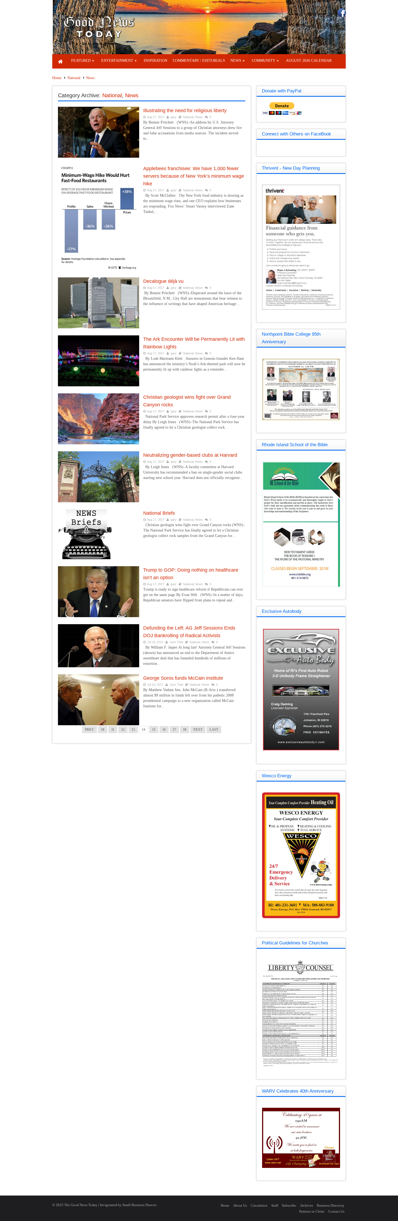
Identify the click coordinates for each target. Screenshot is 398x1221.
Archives (306, 1205)
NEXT (198, 729)
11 (112, 729)
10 (102, 729)
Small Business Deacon (139, 1205)
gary (174, 117)
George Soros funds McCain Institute (183, 678)
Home (56, 78)
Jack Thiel (176, 642)
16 (164, 729)
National (73, 78)
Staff (274, 1205)
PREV (89, 729)
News (90, 78)
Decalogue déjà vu (163, 281)
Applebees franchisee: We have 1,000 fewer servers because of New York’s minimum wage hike (193, 176)
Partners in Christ (311, 1211)
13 (133, 729)
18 (184, 729)
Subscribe (289, 1205)
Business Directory (330, 1205)
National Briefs (159, 513)
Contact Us (336, 1211)
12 (123, 729)
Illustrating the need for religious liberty (185, 110)
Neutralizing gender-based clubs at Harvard (190, 455)
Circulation (259, 1205)
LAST (214, 729)
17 (174, 729)
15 (153, 729)
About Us (240, 1205)
